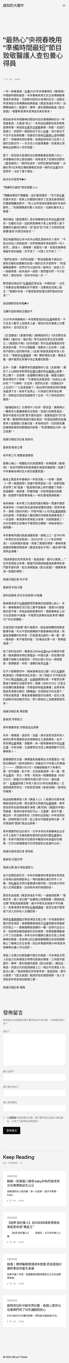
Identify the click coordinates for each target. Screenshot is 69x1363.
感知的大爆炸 (13, 5)
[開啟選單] (64, 6)
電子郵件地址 (11, 1086)
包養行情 (35, 371)
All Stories (10, 1163)
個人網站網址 (10, 1102)
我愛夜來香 (12, 1176)
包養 (27, 91)
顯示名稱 (8, 1071)
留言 (6, 1031)
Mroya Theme (19, 1357)
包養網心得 (50, 135)
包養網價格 (36, 907)
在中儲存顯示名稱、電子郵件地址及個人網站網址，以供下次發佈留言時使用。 (35, 1119)
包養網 (27, 283)
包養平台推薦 (32, 127)
